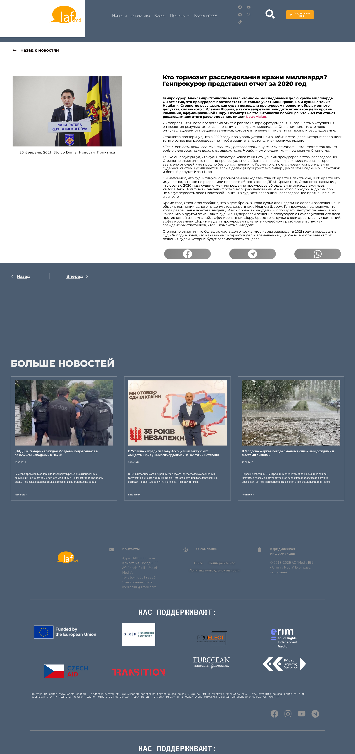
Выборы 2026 (205, 15)
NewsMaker (256, 117)
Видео (160, 15)
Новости (119, 15)
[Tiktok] (240, 22)
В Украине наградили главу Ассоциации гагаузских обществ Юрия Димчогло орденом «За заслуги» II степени (173, 453)
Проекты (177, 15)
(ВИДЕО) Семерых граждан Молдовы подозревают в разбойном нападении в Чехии (56, 453)
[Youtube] (248, 7)
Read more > (21, 494)
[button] (187, 254)
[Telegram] (240, 14)
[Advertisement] (50, 321)
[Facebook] (240, 7)
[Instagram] (248, 14)
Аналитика (140, 15)
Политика (106, 152)
